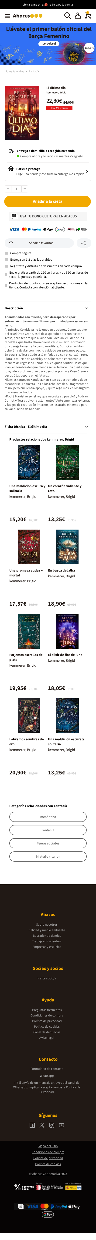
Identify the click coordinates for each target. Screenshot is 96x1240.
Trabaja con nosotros (47, 941)
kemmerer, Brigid (56, 93)
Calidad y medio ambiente (47, 930)
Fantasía (34, 72)
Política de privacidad (47, 1021)
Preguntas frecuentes (47, 1010)
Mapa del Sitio (48, 1146)
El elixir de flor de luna (65, 654)
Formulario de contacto (47, 1069)
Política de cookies (47, 1026)
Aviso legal (46, 1037)
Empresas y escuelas (47, 947)
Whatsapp (47, 1076)
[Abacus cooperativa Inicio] (29, 18)
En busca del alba (61, 570)
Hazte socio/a (47, 978)
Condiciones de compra (47, 1015)
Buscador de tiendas (47, 935)
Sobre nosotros (47, 924)
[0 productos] (88, 17)
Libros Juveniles (14, 72)
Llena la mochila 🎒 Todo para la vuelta (48, 5)
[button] (78, 16)
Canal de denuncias (46, 1032)
